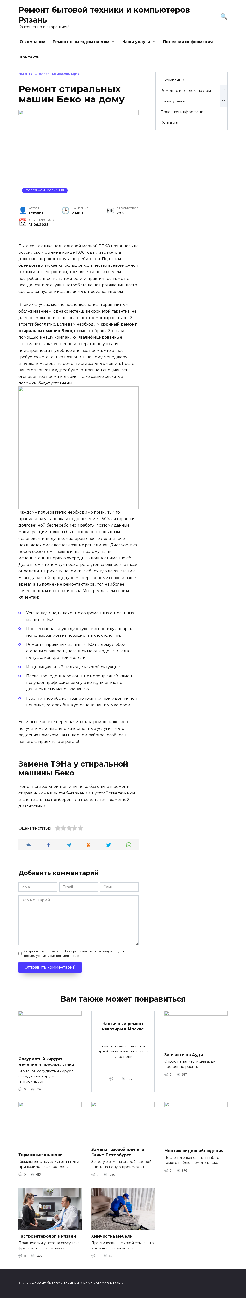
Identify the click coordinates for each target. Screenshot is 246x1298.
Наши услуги (136, 41)
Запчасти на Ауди (183, 1054)
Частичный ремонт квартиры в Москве (123, 1026)
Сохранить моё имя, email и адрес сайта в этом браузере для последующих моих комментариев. (74, 953)
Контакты (30, 57)
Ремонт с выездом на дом (81, 41)
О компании (32, 41)
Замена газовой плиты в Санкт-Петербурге (117, 1152)
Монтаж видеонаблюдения (194, 1150)
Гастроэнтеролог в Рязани (47, 1236)
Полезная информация (188, 41)
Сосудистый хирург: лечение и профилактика (46, 1061)
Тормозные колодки (40, 1154)
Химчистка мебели (112, 1236)
